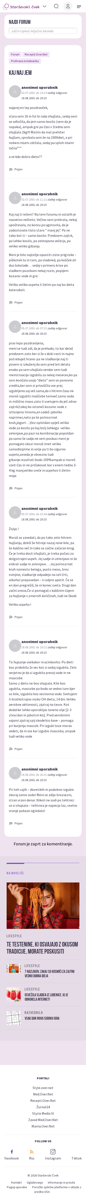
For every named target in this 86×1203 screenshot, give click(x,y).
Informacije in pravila (61, 1182)
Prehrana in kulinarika (25, 61)
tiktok (76, 1158)
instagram (53, 1158)
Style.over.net (43, 1087)
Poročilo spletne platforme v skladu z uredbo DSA (56, 1189)
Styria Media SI (43, 1113)
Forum (15, 54)
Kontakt (16, 1182)
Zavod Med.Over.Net (43, 1120)
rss (31, 1158)
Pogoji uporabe (17, 1187)
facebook (11, 1158)
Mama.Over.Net (43, 1126)
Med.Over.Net (43, 1094)
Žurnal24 (43, 1107)
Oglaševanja (35, 1182)
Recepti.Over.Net (36, 54)
